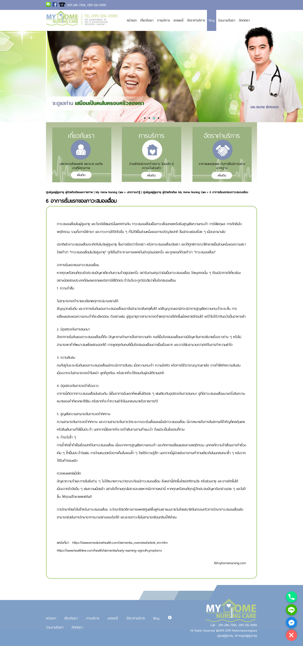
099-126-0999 (96, 5)
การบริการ (163, 20)
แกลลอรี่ (178, 20)
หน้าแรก (132, 20)
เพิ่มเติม (81, 174)
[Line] (291, 609)
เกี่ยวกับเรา (146, 20)
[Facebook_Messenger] (291, 622)
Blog (211, 20)
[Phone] (291, 597)
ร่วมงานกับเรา (226, 20)
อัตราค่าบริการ (196, 20)
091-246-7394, (76, 5)
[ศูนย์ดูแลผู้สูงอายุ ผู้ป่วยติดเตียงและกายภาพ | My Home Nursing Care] (82, 24)
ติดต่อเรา (244, 20)
